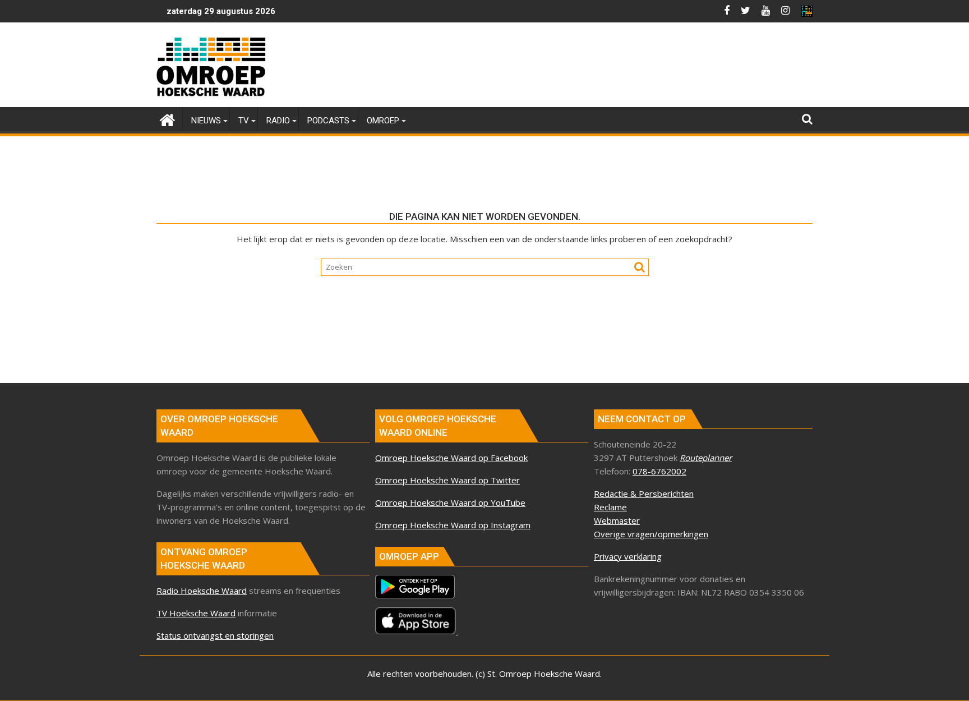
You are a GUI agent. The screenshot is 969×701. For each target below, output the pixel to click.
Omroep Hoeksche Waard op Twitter (447, 480)
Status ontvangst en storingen (215, 635)
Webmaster (617, 520)
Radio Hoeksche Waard (201, 590)
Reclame (610, 507)
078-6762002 (659, 471)
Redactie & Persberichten (644, 493)
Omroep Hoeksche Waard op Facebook (451, 457)
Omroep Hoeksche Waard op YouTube (450, 502)
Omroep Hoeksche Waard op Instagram (452, 525)
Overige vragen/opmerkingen (651, 533)
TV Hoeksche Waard (196, 613)
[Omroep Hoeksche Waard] (167, 118)
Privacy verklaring (628, 556)
